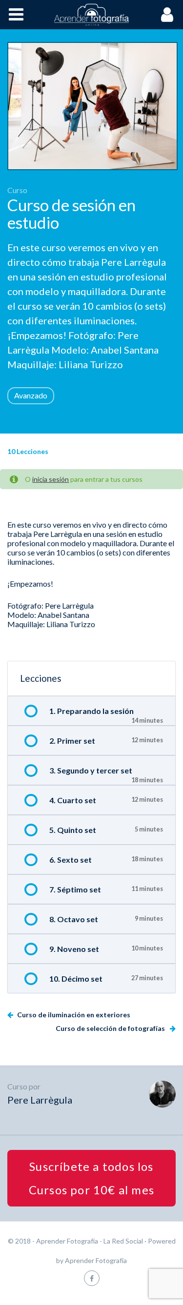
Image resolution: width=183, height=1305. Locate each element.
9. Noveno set (74, 948)
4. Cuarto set (72, 800)
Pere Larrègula (39, 1100)
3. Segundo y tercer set (90, 770)
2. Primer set (72, 740)
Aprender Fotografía (96, 1260)
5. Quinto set (72, 829)
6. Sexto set (70, 859)
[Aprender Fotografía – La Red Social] (92, 14)
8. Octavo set (73, 919)
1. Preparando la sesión (91, 710)
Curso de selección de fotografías (111, 1028)
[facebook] (92, 1278)
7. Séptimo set (75, 889)
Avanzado (30, 395)
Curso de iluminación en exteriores (73, 1014)
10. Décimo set (75, 978)
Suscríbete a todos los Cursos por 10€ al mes (91, 1178)
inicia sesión (50, 479)
